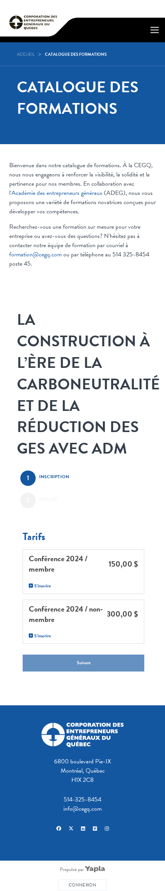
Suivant (84, 662)
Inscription (54, 476)
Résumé (48, 498)
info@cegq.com (82, 808)
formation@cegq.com (35, 254)
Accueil (26, 54)
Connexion (82, 885)
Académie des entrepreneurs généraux (57, 193)
